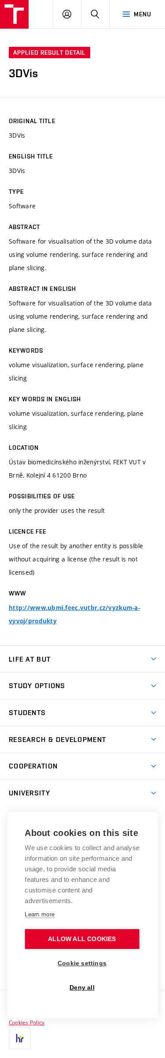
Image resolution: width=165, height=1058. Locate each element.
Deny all (82, 987)
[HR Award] (20, 1038)
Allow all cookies (82, 939)
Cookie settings (82, 963)
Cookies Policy (26, 1022)
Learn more (40, 914)
